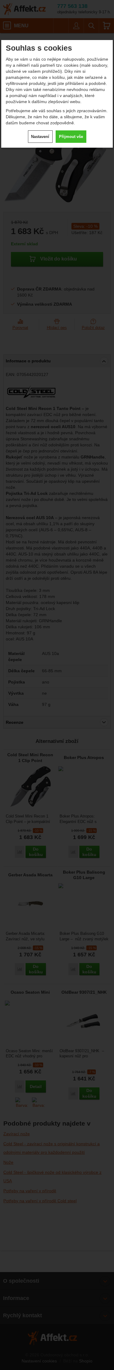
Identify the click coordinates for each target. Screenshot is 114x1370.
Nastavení (40, 136)
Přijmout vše (71, 136)
